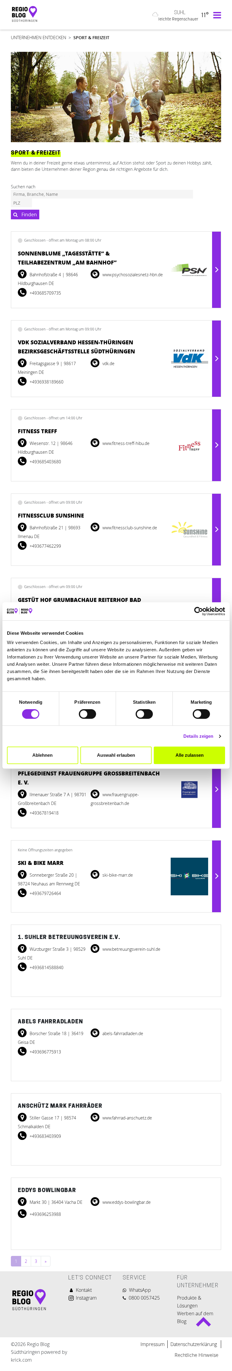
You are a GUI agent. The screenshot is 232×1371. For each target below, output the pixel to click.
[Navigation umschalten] (215, 15)
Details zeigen (198, 736)
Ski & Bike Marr (40, 863)
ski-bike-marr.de (117, 875)
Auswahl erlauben (116, 755)
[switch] (87, 714)
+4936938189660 (45, 382)
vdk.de (107, 363)
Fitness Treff (37, 431)
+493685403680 (44, 462)
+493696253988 (44, 1214)
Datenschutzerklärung (194, 1344)
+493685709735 (44, 293)
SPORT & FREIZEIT (91, 37)
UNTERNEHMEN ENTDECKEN (38, 37)
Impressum (152, 1344)
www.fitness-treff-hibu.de (125, 443)
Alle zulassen (190, 755)
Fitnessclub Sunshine (51, 515)
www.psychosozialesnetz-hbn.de (132, 274)
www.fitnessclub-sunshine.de (129, 528)
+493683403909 (44, 1136)
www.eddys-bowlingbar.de (126, 1202)
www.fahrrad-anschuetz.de (126, 1118)
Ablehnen (42, 755)
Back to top (203, 1324)
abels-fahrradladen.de (122, 1033)
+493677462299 (44, 546)
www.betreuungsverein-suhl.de (130, 949)
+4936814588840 (45, 967)
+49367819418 (43, 813)
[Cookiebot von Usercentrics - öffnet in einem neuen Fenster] (198, 611)
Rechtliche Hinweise (196, 1355)
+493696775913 (44, 1052)
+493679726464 (44, 893)
